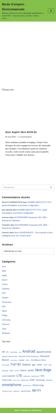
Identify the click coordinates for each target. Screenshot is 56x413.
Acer (4, 266)
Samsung (6, 320)
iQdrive (23, 370)
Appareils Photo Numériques (29, 356)
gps (34, 364)
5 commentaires (25, 137)
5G (7, 352)
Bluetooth (44, 356)
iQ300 (11, 371)
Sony (4, 329)
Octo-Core (16, 380)
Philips (5, 315)
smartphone (11, 385)
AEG (4, 271)
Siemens (6, 324)
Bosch (4, 280)
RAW (32, 380)
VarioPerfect (26, 391)
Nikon (4, 311)
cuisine (21, 360)
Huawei (5, 297)
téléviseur (17, 391)
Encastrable (6, 365)
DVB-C (28, 360)
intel (49, 365)
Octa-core (7, 380)
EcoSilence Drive (38, 360)
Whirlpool (6, 333)
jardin (31, 370)
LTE (19, 375)
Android (28, 351)
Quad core (25, 380)
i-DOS (45, 365)
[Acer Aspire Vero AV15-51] (28, 107)
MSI (3, 306)
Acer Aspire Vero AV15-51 (21, 132)
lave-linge (43, 370)
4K (3, 351)
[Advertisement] (28, 51)
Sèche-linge (38, 385)
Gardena (5, 289)
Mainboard (26, 376)
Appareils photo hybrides (10, 356)
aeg (20, 352)
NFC (43, 376)
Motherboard (35, 376)
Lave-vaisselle (8, 376)
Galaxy (26, 364)
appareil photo (43, 351)
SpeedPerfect (27, 385)
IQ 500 (17, 370)
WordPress (37, 410)
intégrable (5, 370)
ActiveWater (14, 352)
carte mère (13, 360)
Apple (4, 275)
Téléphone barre (7, 391)
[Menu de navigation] (51, 10)
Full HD (16, 364)
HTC (4, 293)
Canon (5, 284)
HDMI (39, 365)
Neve (16, 410)
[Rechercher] (51, 187)
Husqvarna (6, 302)
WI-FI (36, 390)
